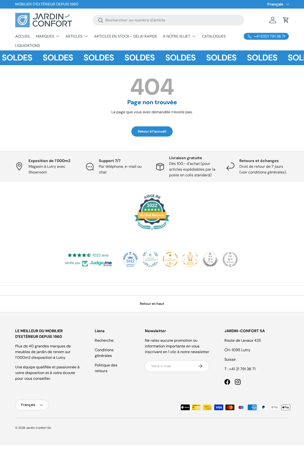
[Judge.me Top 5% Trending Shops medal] (230, 259)
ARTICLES (74, 36)
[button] (286, 20)
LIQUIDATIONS (27, 45)
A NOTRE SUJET (176, 36)
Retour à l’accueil (152, 131)
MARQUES (45, 36)
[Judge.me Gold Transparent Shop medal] (170, 259)
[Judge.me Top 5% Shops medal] (210, 259)
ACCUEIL (22, 36)
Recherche (104, 340)
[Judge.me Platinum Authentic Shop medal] (150, 259)
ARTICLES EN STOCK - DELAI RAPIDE (125, 36)
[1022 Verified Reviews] (152, 230)
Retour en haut (152, 303)
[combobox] (168, 20)
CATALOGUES (214, 36)
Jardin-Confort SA (38, 428)
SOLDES (55, 57)
